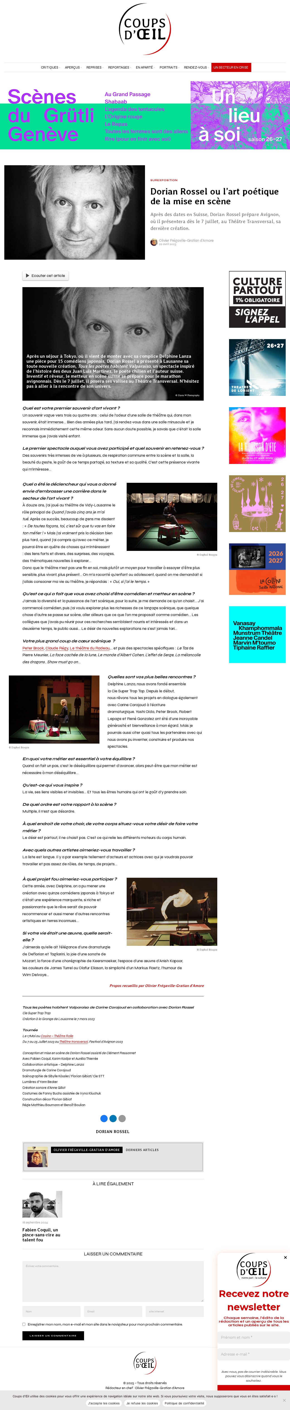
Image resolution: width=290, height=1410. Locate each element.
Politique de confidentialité (184, 1403)
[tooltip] (270, 29)
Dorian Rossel (113, 1131)
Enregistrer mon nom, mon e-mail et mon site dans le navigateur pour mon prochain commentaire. (105, 1324)
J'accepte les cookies (104, 1403)
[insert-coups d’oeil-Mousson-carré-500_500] (257, 440)
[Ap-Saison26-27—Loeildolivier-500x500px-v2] (257, 640)
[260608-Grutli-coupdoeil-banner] (145, 115)
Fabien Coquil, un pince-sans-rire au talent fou (41, 1235)
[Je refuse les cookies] (284, 1400)
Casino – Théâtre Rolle (57, 1036)
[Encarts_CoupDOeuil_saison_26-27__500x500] (257, 508)
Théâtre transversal (73, 1042)
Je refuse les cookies (142, 1403)
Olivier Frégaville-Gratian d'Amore (186, 240)
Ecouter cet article (48, 275)
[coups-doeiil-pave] (257, 574)
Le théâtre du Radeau (89, 648)
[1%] (257, 304)
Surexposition (164, 180)
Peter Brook (33, 648)
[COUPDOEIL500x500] (257, 372)
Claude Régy (57, 648)
